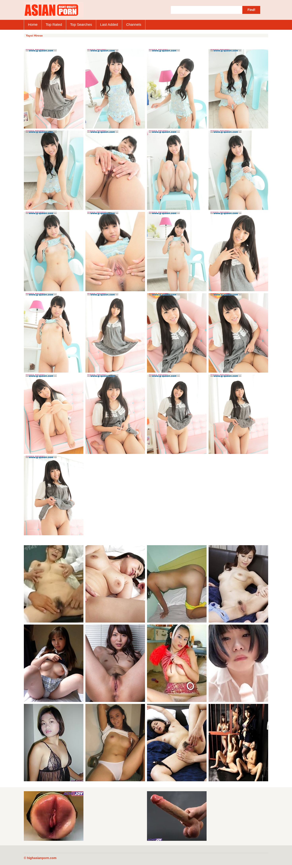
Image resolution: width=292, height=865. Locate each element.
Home (33, 25)
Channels (133, 25)
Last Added (109, 25)
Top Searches (81, 25)
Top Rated (54, 25)
